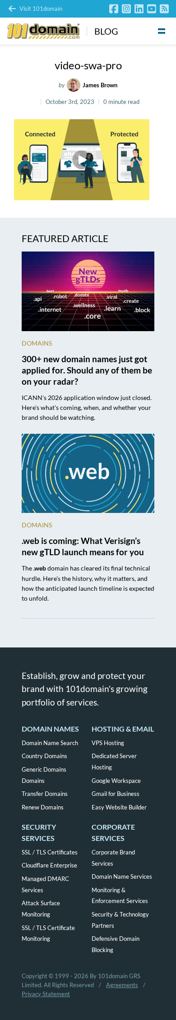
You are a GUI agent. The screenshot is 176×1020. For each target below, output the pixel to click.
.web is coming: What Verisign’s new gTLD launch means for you (83, 546)
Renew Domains (43, 807)
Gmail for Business (115, 793)
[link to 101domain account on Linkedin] (139, 9)
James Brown (100, 85)
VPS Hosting (108, 742)
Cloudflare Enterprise (49, 865)
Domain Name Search (50, 742)
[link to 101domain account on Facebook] (113, 9)
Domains (37, 343)
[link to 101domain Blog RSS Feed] (164, 9)
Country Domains (44, 755)
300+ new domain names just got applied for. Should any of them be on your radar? (87, 370)
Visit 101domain (40, 8)
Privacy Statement (46, 994)
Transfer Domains (45, 793)
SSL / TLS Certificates (50, 852)
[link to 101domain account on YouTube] (151, 9)
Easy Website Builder (119, 807)
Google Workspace (116, 780)
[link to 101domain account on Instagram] (126, 9)
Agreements (122, 985)
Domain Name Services (122, 876)
